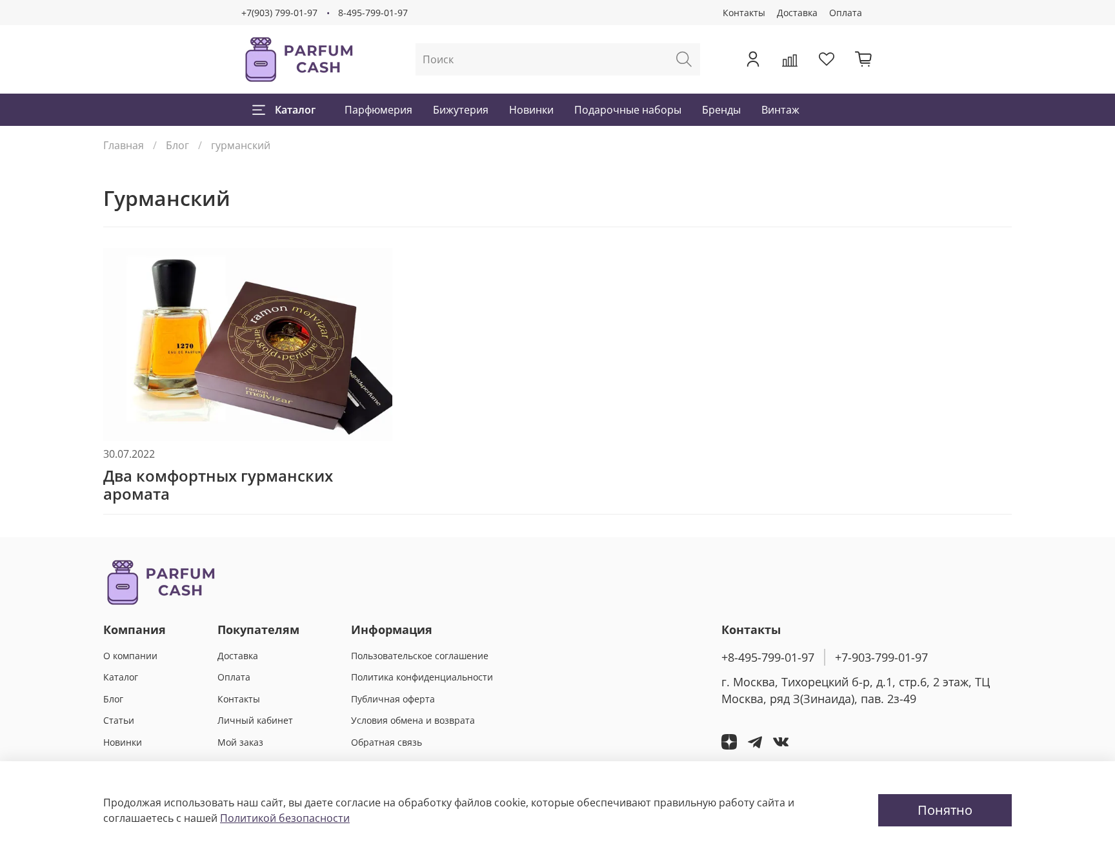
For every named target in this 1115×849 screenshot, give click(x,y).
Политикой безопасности (285, 818)
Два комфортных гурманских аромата (218, 485)
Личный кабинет (255, 720)
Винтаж (780, 110)
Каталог (295, 110)
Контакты (744, 12)
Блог (177, 145)
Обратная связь (386, 742)
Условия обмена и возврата (413, 720)
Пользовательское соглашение (419, 656)
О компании (130, 656)
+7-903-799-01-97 (881, 657)
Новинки (531, 110)
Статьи (118, 720)
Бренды (721, 110)
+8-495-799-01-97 (767, 657)
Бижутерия (460, 110)
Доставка (797, 12)
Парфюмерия (378, 110)
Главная (123, 145)
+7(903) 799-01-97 (279, 12)
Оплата (845, 12)
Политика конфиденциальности (422, 677)
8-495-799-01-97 (373, 12)
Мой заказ (240, 742)
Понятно (945, 810)
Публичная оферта (393, 699)
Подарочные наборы (627, 110)
